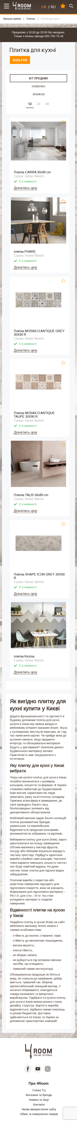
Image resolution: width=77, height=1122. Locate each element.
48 (47, 104)
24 (38, 104)
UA (43, 7)
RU (53, 7)
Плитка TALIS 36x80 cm (31, 495)
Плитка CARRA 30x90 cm (32, 172)
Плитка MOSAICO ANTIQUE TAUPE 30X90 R (34, 414)
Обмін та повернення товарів (39, 1114)
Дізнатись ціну (25, 188)
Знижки (38, 94)
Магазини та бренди (39, 1095)
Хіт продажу (38, 78)
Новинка (38, 86)
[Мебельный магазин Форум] (22, 6)
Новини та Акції (39, 1099)
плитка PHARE (25, 251)
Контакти (39, 1104)
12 (30, 104)
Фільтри (20, 60)
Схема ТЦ (38, 1090)
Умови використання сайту (39, 1109)
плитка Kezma (24, 656)
